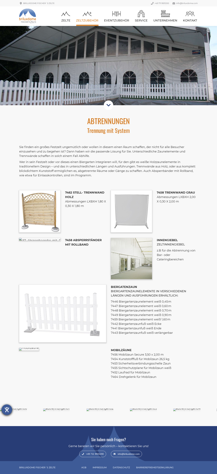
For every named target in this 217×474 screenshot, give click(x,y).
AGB (83, 467)
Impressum (100, 467)
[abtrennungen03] (143, 410)
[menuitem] (64, 16)
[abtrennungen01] (56, 410)
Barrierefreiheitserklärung (155, 467)
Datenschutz (121, 467)
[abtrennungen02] (100, 410)
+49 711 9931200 (162, 3)
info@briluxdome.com (187, 3)
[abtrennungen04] (186, 410)
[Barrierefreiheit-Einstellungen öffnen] (7, 409)
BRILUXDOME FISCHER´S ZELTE (38, 3)
